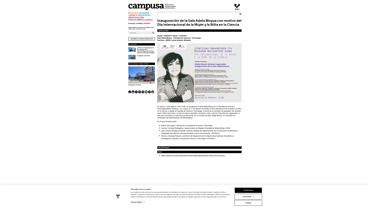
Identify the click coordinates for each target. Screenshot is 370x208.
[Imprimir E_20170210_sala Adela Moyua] (240, 14)
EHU (144, 29)
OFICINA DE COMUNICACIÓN (146, 27)
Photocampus (136, 20)
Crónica (133, 15)
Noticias (133, 13)
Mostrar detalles (136, 202)
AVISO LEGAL (131, 29)
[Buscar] (153, 33)
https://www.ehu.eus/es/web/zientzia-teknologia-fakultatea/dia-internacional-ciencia (193, 155)
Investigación (136, 17)
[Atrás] (158, 14)
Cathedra (143, 13)
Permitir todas (248, 190)
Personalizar (247, 196)
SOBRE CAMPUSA (133, 27)
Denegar (248, 203)
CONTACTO (139, 29)
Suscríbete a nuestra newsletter (141, 39)
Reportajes (144, 15)
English (147, 23)
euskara (131, 23)
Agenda (148, 20)
